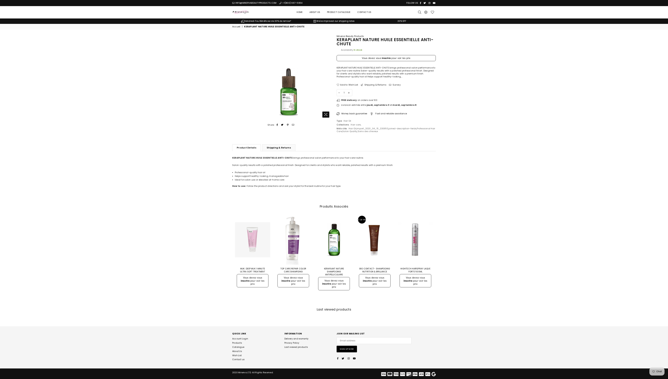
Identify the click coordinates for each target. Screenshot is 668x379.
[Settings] (426, 12)
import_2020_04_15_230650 (372, 128)
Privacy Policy (291, 342)
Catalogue (238, 347)
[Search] (419, 12)
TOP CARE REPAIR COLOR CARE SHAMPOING (293, 270)
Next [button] (440, 259)
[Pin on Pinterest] (288, 125)
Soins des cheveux (368, 131)
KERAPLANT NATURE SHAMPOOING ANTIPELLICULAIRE (334, 271)
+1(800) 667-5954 (292, 2)
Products (237, 342)
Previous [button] (228, 259)
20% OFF (401, 21)
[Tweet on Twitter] (282, 125)
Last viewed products (296, 347)
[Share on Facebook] (277, 125)
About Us (314, 12)
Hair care (356, 124)
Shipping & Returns (375, 84)
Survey (396, 84)
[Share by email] (293, 125)
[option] (266, 21)
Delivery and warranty (296, 338)
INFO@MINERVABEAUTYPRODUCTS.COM (255, 2)
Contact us (238, 359)
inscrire (386, 58)
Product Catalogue (338, 12)
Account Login (240, 338)
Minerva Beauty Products (350, 36)
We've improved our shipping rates (335, 21)
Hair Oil (352, 128)
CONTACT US (364, 12)
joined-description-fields (402, 128)
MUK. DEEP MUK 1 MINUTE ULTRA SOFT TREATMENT (252, 270)
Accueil (236, 26)
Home (300, 12)
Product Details (246, 147)
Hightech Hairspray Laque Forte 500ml (415, 270)
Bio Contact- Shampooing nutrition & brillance (374, 270)
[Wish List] (432, 12)
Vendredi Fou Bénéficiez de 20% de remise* (268, 21)
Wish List (237, 355)
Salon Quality (349, 131)
